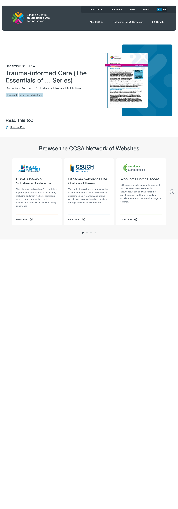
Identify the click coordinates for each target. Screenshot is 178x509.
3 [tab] (91, 232)
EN (159, 9)
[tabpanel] (37, 191)
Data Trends (116, 9)
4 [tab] (95, 232)
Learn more (22, 219)
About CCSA (96, 22)
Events (146, 9)
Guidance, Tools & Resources (128, 22)
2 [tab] (87, 232)
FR (164, 9)
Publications (96, 9)
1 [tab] (82, 232)
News (132, 9)
